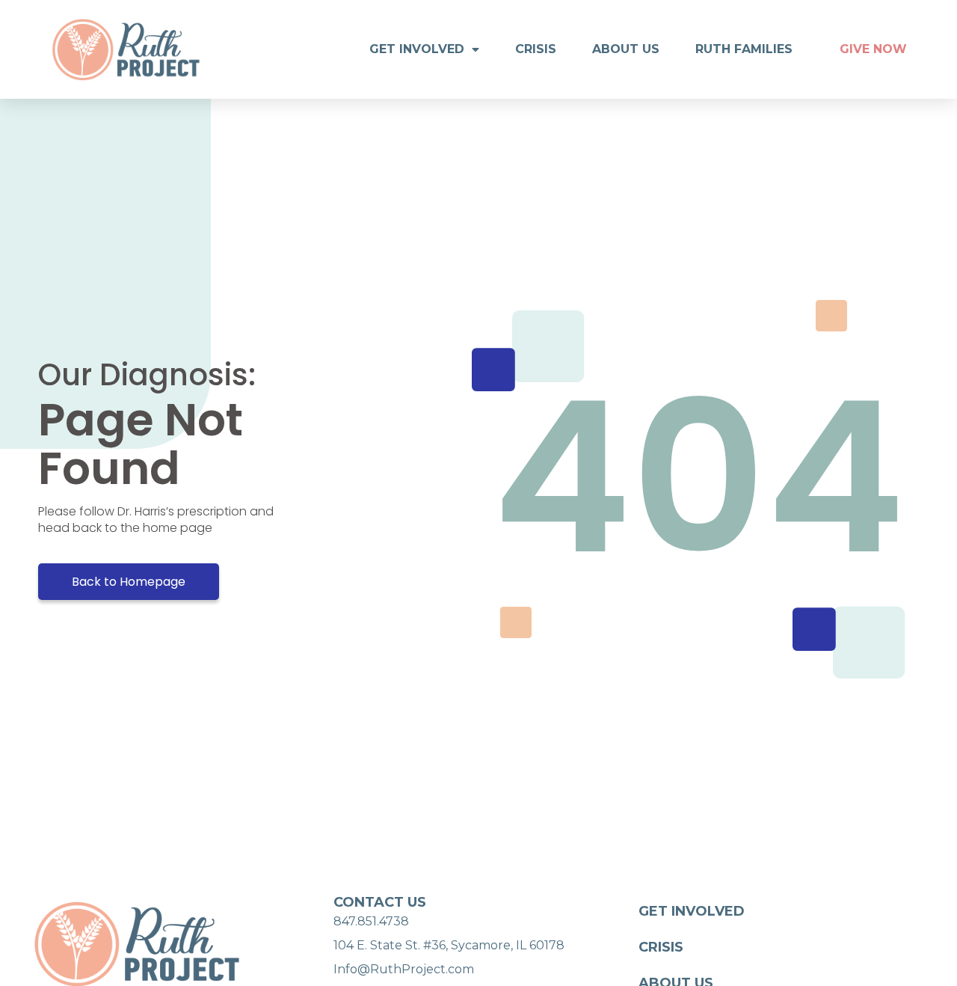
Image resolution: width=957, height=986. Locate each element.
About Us (625, 49)
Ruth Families (744, 49)
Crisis (535, 49)
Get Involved (416, 49)
